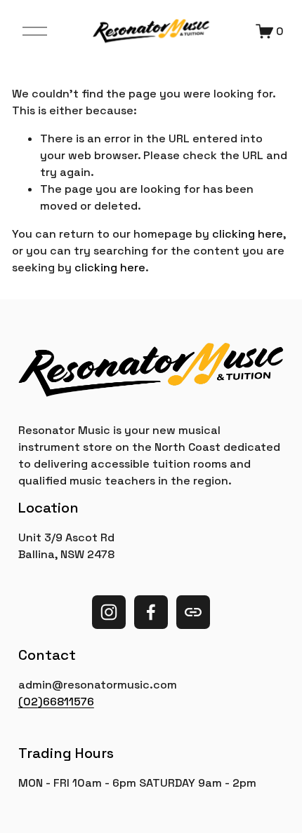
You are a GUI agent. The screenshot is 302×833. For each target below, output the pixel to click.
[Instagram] (109, 612)
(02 (28, 701)
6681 (56, 701)
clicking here (247, 233)
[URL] (193, 612)
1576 (81, 701)
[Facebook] (151, 612)
